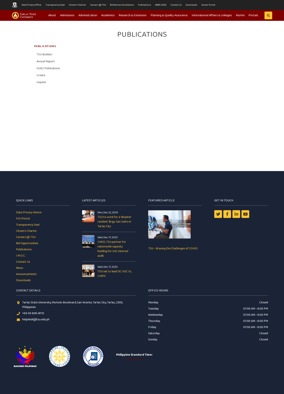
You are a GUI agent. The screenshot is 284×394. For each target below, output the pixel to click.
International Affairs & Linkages (212, 15)
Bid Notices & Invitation (122, 5)
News (19, 268)
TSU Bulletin (44, 54)
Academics (108, 15)
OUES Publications (48, 68)
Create (41, 75)
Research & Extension (132, 15)
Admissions (67, 15)
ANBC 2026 (160, 5)
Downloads (191, 5)
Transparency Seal (55, 5)
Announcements (26, 274)
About (52, 15)
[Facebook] (227, 214)
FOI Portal (23, 218)
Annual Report (46, 61)
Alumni (240, 15)
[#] (245, 214)
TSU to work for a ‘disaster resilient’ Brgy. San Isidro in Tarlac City (114, 222)
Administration (87, 15)
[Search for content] (268, 15)
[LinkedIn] (236, 214)
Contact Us (176, 5)
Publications (144, 5)
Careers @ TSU (98, 5)
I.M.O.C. (21, 255)
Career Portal (208, 5)
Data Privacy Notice (29, 212)
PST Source (134, 359)
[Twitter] (218, 214)
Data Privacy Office (31, 5)
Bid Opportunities (27, 243)
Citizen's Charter (77, 5)
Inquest (41, 82)
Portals (253, 15)
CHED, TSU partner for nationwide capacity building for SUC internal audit (113, 249)
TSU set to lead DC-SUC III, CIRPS (115, 273)
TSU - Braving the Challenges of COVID (173, 248)
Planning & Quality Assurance (169, 15)
